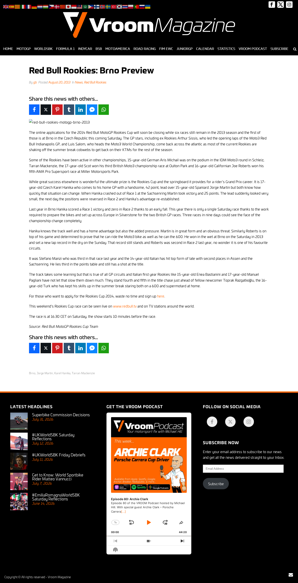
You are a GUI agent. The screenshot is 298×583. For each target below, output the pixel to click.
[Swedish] (108, 6)
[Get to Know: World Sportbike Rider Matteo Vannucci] (19, 481)
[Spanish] (12, 6)
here (160, 296)
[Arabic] (85, 6)
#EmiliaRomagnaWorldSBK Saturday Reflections (56, 497)
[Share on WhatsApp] (103, 109)
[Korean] (119, 6)
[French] (29, 6)
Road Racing (145, 48)
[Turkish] (114, 6)
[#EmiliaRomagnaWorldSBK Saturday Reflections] (19, 501)
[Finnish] (97, 6)
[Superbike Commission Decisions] (19, 421)
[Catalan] (17, 6)
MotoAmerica (117, 48)
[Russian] (142, 6)
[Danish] (57, 6)
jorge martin (45, 373)
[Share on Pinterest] (57, 109)
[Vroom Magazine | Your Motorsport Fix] (149, 25)
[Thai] (125, 6)
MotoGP (24, 48)
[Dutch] (40, 6)
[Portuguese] (136, 6)
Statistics (226, 48)
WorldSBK (43, 48)
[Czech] (51, 6)
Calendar (205, 48)
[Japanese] (68, 6)
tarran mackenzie (83, 373)
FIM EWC (166, 48)
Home (8, 48)
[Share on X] (46, 109)
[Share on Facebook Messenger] (92, 109)
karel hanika (62, 373)
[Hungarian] (46, 6)
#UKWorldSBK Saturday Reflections (53, 436)
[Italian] (23, 6)
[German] (34, 6)
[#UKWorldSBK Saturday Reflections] (19, 441)
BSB (99, 48)
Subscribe (279, 48)
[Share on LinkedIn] (80, 109)
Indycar (85, 48)
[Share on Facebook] (34, 109)
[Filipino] (91, 6)
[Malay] (80, 6)
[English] (6, 6)
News (79, 82)
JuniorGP (184, 48)
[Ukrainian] (148, 6)
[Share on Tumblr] (69, 109)
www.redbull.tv (125, 306)
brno (32, 373)
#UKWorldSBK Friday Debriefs (59, 455)
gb (35, 82)
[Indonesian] (74, 6)
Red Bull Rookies (95, 82)
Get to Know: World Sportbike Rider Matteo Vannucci (57, 477)
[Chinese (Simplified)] (63, 6)
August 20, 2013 (59, 82)
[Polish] (131, 6)
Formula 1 (65, 48)
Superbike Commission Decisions (61, 414)
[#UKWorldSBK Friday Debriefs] (19, 461)
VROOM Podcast (253, 48)
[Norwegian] (102, 6)
